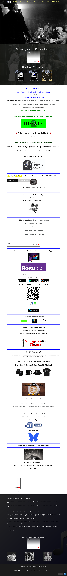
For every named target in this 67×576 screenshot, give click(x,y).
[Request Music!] (65, 574)
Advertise (48, 1)
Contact (43, 1)
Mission (29, 1)
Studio (53, 1)
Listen (33, 1)
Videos (57, 1)
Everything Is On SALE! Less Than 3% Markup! (33, 365)
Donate (24, 1)
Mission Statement (39, 107)
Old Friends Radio (17, 1)
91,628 (48, 151)
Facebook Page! (33, 420)
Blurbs (38, 1)
